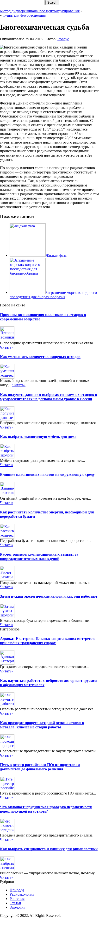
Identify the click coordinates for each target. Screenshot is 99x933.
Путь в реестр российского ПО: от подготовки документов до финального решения (40, 767)
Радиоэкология (22, 894)
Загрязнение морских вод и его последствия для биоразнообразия (53, 294)
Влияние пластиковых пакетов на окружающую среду (47, 474)
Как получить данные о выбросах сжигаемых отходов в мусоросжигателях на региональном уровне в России (48, 397)
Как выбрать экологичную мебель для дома (38, 437)
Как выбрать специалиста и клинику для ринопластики (49, 849)
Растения (17, 899)
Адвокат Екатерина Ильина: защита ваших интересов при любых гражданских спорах (47, 640)
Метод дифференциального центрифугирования (40, 11)
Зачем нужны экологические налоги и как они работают (49, 596)
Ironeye (63, 39)
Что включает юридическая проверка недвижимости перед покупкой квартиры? (46, 809)
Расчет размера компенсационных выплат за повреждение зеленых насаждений (39, 556)
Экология (17, 907)
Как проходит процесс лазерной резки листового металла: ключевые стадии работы (42, 725)
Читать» (6, 347)
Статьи (15, 903)
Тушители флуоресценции (24, 15)
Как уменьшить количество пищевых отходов (40, 357)
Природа (17, 890)
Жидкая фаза (56, 255)
